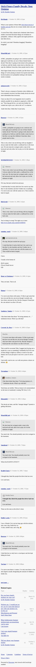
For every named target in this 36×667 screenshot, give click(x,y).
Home (3, 654)
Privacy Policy (5, 658)
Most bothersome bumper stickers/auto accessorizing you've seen (10, 622)
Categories (9, 654)
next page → (5, 582)
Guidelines (17, 654)
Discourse (11, 662)
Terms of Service (27, 654)
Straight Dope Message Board (9, 2)
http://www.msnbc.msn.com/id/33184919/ (13, 222)
